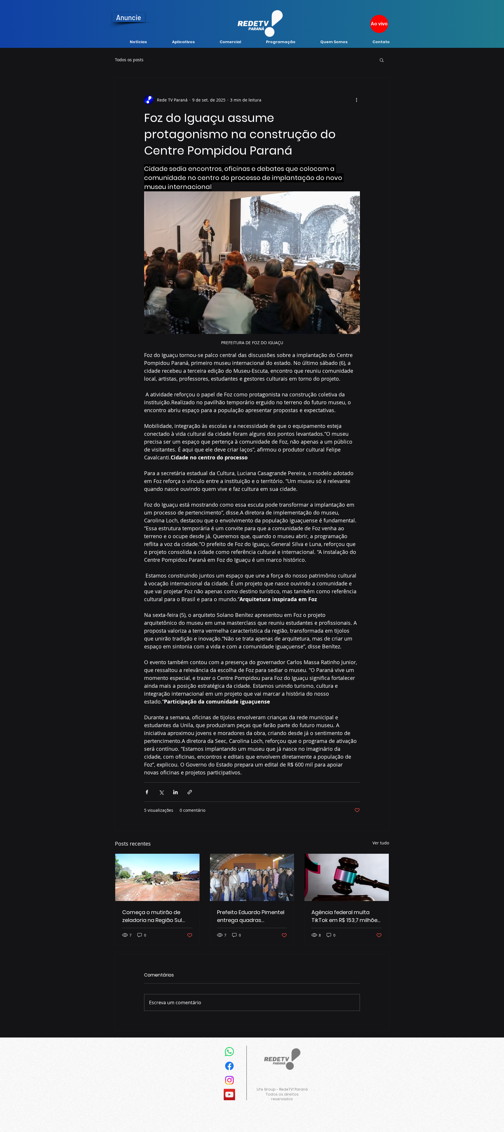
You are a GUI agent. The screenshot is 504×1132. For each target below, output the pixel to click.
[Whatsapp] (229, 1051)
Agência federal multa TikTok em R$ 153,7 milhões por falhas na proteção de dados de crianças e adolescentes (346, 916)
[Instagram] (229, 1080)
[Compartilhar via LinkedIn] (175, 792)
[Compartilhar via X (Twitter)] (161, 792)
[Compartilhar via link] (189, 792)
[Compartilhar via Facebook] (147, 792)
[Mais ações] (356, 99)
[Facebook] (229, 1066)
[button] (381, 59)
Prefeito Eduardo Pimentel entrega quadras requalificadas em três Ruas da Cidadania (250, 916)
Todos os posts (129, 59)
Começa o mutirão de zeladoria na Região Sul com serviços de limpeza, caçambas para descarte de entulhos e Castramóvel (156, 916)
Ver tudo (380, 843)
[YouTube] (229, 1094)
